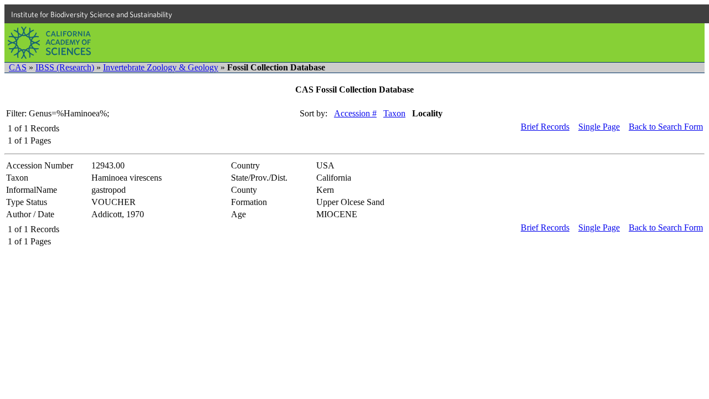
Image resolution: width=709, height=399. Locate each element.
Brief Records (545, 126)
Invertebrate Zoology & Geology (160, 67)
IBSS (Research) (64, 67)
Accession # (355, 113)
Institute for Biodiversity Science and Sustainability (91, 14)
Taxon (394, 113)
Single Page (599, 126)
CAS (18, 67)
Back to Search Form (666, 126)
